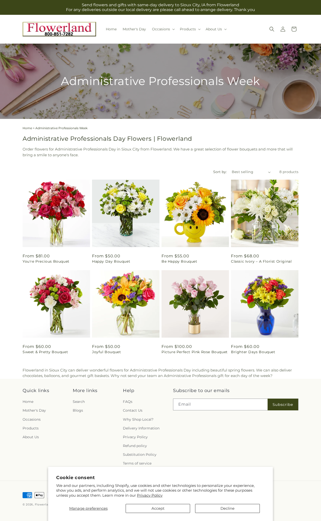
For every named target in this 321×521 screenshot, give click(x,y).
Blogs (78, 410)
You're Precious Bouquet (46, 261)
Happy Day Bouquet (111, 261)
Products (31, 428)
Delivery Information (141, 428)
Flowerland (43, 504)
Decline (227, 508)
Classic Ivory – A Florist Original (261, 261)
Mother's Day (34, 410)
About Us (31, 437)
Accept (158, 508)
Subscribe (283, 404)
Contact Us (132, 410)
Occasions (32, 419)
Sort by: (220, 172)
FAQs (127, 401)
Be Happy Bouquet (179, 261)
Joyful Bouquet (106, 352)
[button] (163, 29)
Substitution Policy (139, 454)
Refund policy (135, 445)
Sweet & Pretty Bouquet (45, 352)
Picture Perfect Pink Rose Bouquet (195, 352)
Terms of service (137, 463)
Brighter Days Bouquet (253, 352)
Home (27, 128)
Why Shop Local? (138, 419)
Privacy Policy (150, 495)
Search (79, 401)
